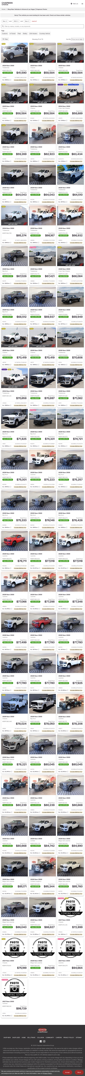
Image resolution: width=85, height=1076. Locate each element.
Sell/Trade (31, 1037)
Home (3, 9)
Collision (40, 1037)
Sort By (68, 39)
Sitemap (79, 1037)
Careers (59, 1037)
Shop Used (16, 1037)
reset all (34, 21)
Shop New (7, 1037)
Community (50, 1037)
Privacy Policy (68, 1037)
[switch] (82, 3)
